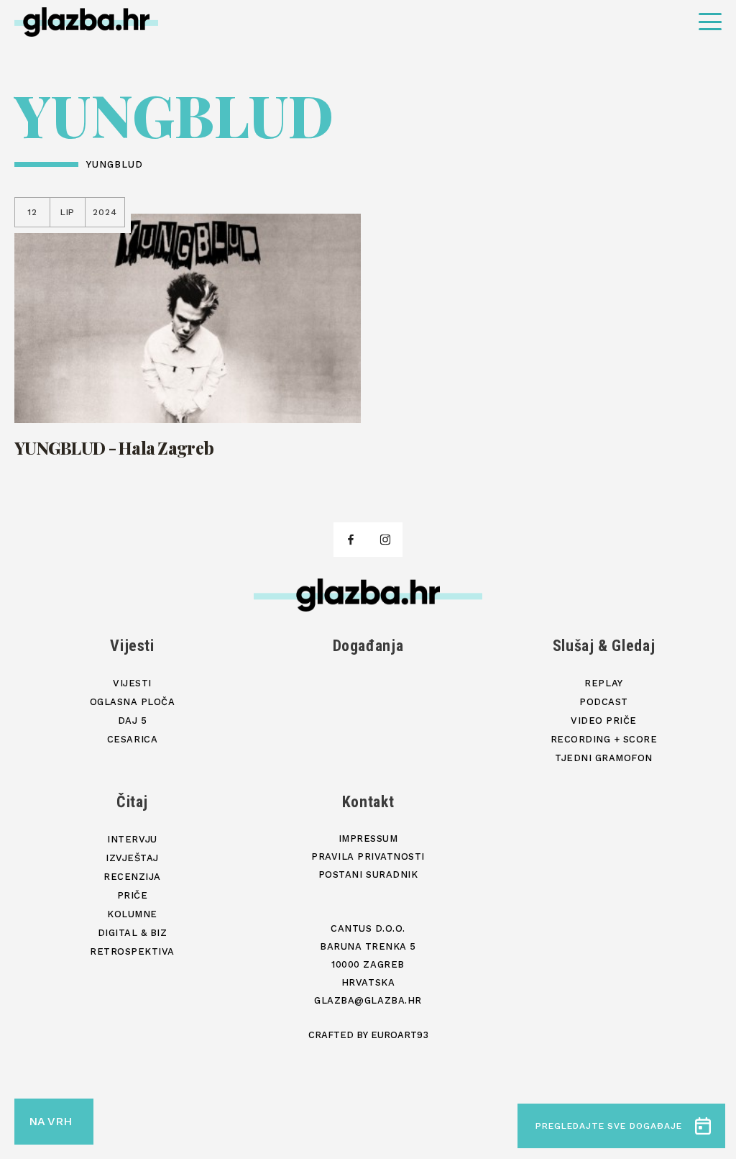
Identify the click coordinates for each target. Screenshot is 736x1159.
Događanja (368, 646)
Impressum (368, 838)
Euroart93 (399, 1035)
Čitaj (132, 802)
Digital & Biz (132, 932)
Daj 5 (132, 720)
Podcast (603, 701)
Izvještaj (132, 858)
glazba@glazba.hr (367, 1000)
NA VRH (50, 1121)
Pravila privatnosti (368, 856)
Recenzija (132, 876)
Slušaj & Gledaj (604, 646)
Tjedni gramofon (604, 758)
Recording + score (604, 739)
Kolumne (132, 914)
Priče (132, 895)
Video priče (604, 720)
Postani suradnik (368, 874)
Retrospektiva (132, 951)
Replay (603, 683)
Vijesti (132, 646)
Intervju (132, 839)
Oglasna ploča (132, 701)
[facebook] (351, 539)
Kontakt (368, 802)
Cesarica (132, 739)
